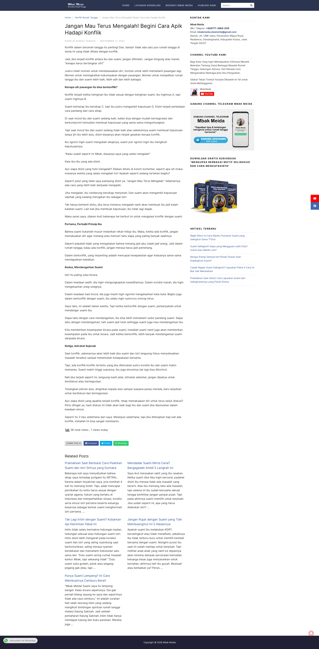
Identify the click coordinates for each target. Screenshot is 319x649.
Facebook (92, 443)
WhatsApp (122, 443)
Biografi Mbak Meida (179, 5)
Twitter (107, 443)
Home (126, 5)
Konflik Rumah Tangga (86, 17)
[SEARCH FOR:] (237, 5)
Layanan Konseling (148, 5)
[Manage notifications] (311, 633)
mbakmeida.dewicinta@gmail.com (217, 31)
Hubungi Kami (207, 5)
